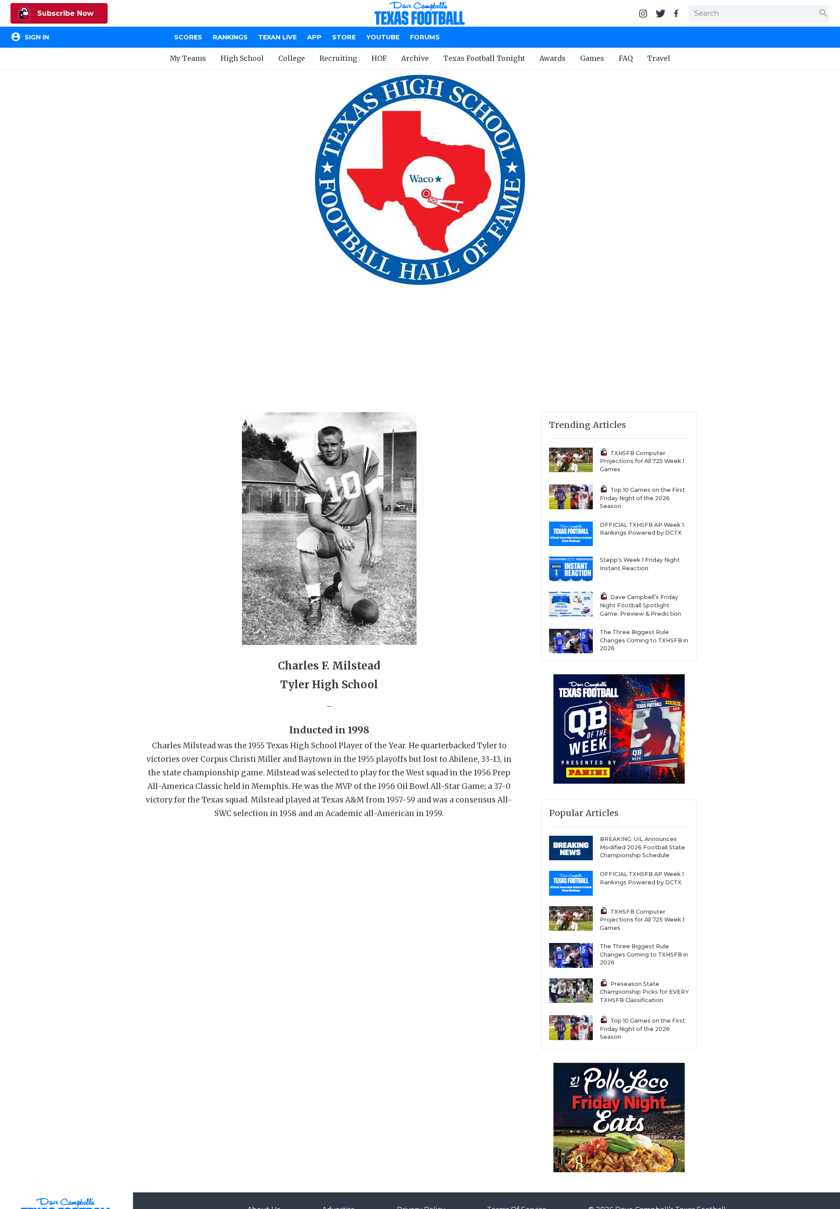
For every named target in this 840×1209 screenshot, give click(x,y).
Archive (415, 58)
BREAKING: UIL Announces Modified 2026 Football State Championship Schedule (642, 847)
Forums (425, 37)
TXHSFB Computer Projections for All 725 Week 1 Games (642, 461)
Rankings (230, 37)
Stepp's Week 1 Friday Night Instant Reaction (640, 564)
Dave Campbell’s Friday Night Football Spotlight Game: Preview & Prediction (640, 605)
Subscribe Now (64, 13)
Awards (552, 58)
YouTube (382, 37)
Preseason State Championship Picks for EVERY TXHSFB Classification (644, 992)
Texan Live (277, 37)
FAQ (626, 58)
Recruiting (338, 58)
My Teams (188, 58)
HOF (379, 58)
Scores (188, 37)
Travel (658, 58)
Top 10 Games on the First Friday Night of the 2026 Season (642, 498)
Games (592, 58)
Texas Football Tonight (484, 58)
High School (242, 58)
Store (344, 37)
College (291, 58)
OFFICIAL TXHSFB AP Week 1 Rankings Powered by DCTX (642, 529)
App (314, 37)
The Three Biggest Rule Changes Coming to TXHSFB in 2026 (644, 640)
